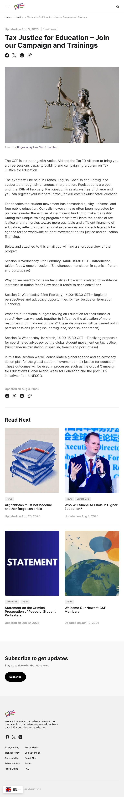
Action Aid (55, 161)
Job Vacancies (33, 752)
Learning (19, 17)
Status (28, 763)
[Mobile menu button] (8, 6)
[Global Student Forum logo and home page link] (19, 6)
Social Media (31, 747)
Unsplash (52, 147)
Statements (12, 601)
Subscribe (15, 676)
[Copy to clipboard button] (29, 55)
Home (8, 17)
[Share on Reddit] (22, 55)
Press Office (11, 768)
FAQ (27, 768)
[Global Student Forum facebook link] (8, 737)
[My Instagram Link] (20, 737)
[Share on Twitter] (14, 55)
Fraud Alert (31, 758)
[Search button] (117, 6)
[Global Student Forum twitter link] (14, 737)
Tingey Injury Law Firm (30, 147)
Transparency (12, 752)
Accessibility (11, 758)
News (9, 499)
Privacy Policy (12, 763)
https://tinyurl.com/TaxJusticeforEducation (85, 194)
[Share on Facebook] (8, 55)
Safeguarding (12, 747)
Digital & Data (83, 499)
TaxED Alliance (87, 161)
